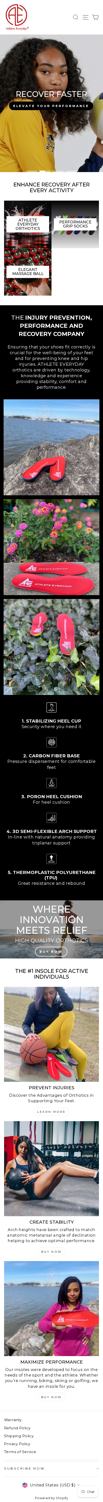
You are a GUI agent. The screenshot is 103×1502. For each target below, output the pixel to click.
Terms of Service (20, 1451)
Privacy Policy (17, 1444)
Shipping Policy (19, 1436)
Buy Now (51, 1251)
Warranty (13, 1420)
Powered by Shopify (51, 1498)
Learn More (51, 1111)
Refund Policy (17, 1428)
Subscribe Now (24, 1468)
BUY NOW (51, 1397)
